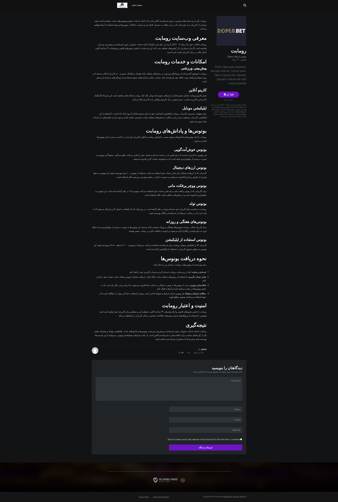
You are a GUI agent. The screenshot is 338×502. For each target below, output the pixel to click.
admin (204, 349)
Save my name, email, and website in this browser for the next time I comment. (203, 439)
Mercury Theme (239, 497)
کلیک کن (230, 94)
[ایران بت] (122, 4)
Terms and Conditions (161, 497)
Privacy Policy (144, 497)
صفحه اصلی (137, 5)
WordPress (228, 497)
